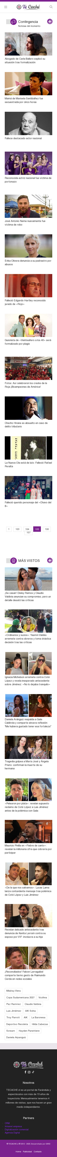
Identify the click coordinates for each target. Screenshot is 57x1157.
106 (47, 529)
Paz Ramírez (13, 1004)
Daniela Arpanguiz (16, 1037)
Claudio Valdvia (33, 1004)
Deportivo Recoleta (17, 1024)
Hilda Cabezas (40, 1024)
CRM (7, 1123)
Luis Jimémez (13, 1010)
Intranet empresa (13, 1126)
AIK (26, 1017)
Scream (10, 1030)
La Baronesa (38, 1017)
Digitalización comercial (16, 1129)
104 (27, 529)
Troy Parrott (13, 1017)
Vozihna (42, 997)
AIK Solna (30, 1010)
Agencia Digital (12, 1132)
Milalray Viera (13, 990)
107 (28, 532)
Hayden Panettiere (29, 1030)
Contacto (37, 1152)
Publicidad (27, 1152)
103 (17, 529)
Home (18, 1152)
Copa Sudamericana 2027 (20, 997)
